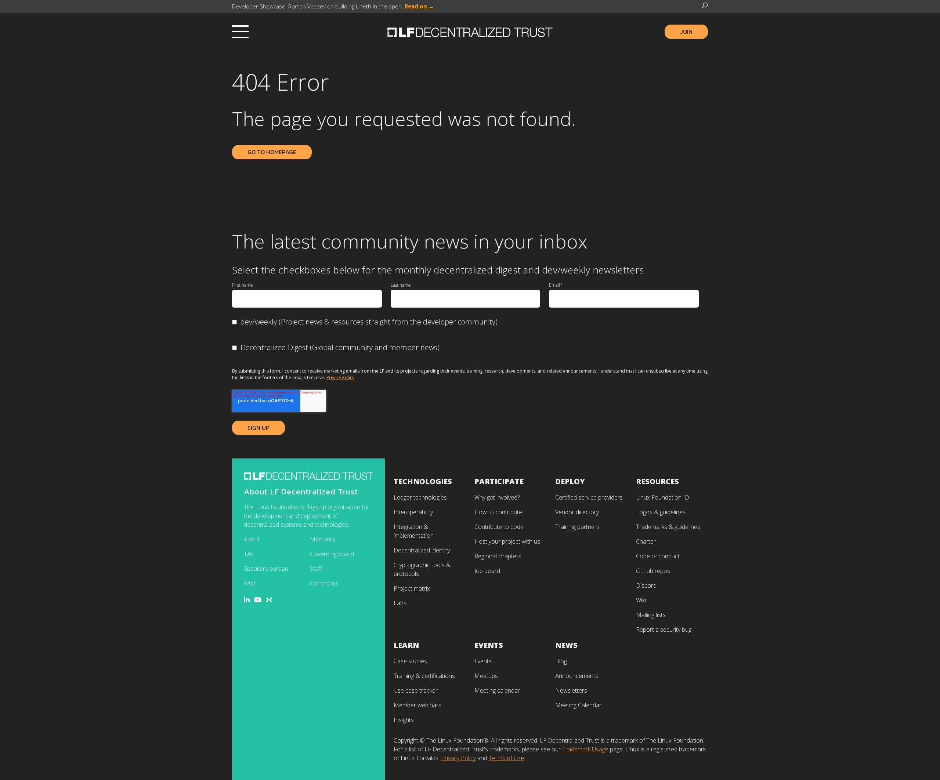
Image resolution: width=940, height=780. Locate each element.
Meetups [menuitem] (486, 676)
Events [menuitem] (483, 661)
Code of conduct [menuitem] (658, 556)
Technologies (423, 481)
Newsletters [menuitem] (571, 690)
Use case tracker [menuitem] (416, 690)
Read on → (419, 6)
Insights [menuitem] (404, 720)
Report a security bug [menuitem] (663, 629)
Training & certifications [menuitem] (424, 676)
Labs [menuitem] (400, 603)
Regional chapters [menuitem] (497, 556)
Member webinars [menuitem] (417, 705)
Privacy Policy (340, 377)
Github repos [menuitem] (653, 571)
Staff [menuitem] (316, 569)
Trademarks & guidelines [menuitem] (668, 527)
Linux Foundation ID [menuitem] (662, 497)
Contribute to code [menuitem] (499, 527)
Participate (499, 481)
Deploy (570, 481)
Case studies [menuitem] (410, 661)
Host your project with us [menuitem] (507, 541)
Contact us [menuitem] (324, 583)
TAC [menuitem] (249, 554)
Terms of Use (506, 758)
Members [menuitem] (322, 539)
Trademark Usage (585, 749)
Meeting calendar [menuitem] (497, 690)
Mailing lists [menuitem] (651, 615)
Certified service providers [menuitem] (589, 497)
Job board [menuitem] (487, 571)
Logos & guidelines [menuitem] (661, 512)
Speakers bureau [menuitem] (266, 569)
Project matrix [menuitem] (412, 588)
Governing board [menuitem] (332, 554)
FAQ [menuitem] (249, 583)
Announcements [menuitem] (576, 676)
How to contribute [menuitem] (498, 512)
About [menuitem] (252, 539)
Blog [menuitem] (561, 661)
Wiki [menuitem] (641, 600)
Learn (406, 645)
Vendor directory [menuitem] (577, 512)
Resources (657, 481)
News (566, 645)
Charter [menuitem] (646, 541)
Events (488, 645)
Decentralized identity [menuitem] (422, 550)
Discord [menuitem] (646, 585)
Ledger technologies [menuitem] (420, 497)
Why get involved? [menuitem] (497, 497)
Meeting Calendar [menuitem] (578, 705)
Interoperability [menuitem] (413, 512)
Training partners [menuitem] (577, 527)
